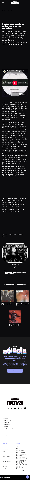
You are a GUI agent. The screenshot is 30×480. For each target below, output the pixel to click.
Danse (4, 270)
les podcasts (6, 422)
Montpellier (5, 468)
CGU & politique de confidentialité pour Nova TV (21, 467)
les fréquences (6, 430)
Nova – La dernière (20, 452)
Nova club (5, 466)
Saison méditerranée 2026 (8, 463)
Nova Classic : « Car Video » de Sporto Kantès (22, 305)
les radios (5, 418)
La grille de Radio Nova (8, 428)
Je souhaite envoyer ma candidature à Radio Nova (21, 458)
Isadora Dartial (12, 234)
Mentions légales (20, 450)
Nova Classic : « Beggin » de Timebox (7, 304)
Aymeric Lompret (6, 458)
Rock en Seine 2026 (7, 461)
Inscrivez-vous (14, 370)
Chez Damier (4, 234)
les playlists (6, 424)
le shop (5, 435)
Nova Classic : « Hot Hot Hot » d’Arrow (15, 325)
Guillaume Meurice (7, 454)
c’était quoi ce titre (8, 420)
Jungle (4, 451)
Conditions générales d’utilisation (21, 455)
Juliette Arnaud (6, 456)
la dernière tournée (8, 437)
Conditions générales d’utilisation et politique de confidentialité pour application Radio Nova (21, 462)
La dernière (5, 449)
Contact (17, 446)
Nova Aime (5, 446)
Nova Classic (20, 234)
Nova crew (18, 448)
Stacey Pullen (5, 236)
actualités (5, 426)
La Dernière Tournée (20, 470)
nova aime (5, 432)
